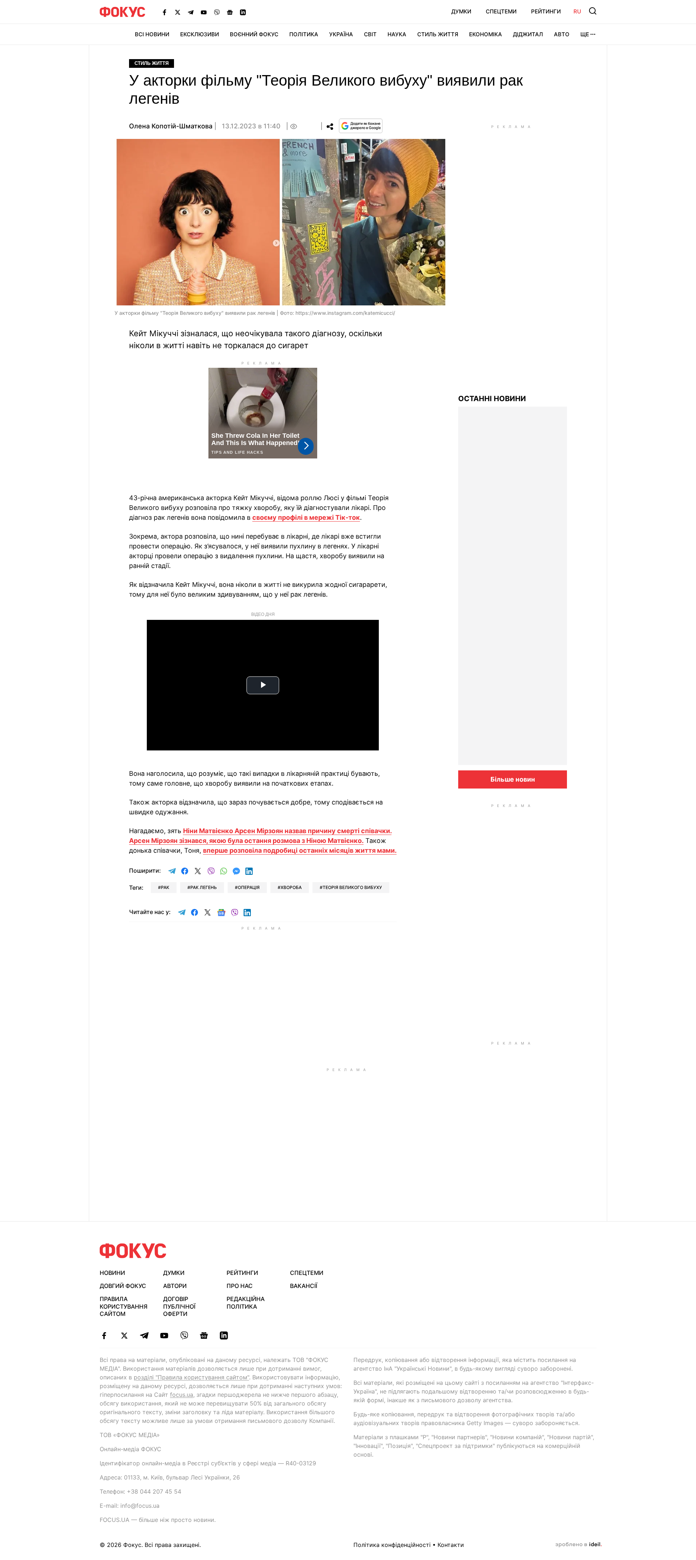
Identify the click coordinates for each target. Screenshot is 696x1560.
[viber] (184, 1335)
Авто (561, 34)
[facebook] (104, 1335)
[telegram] (144, 1335)
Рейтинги (546, 11)
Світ (370, 34)
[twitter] (124, 1335)
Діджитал (528, 34)
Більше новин (512, 779)
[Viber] (216, 12)
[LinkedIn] (242, 12)
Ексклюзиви (199, 34)
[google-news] (204, 1335)
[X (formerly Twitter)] (177, 12)
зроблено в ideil (578, 1544)
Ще (584, 34)
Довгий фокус (123, 1285)
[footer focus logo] (133, 1250)
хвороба (291, 887)
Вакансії (303, 1285)
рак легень (203, 887)
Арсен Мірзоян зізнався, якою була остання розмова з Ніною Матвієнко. (246, 840)
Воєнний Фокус (254, 34)
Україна (341, 34)
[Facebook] (164, 12)
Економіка (485, 34)
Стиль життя (437, 34)
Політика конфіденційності (392, 1544)
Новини (112, 1272)
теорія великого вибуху (352, 887)
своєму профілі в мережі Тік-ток (306, 517)
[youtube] (164, 1335)
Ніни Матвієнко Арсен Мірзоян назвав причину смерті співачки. (287, 831)
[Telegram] (190, 12)
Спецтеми (501, 11)
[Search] (593, 11)
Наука (397, 34)
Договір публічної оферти (179, 1306)
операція (249, 887)
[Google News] (229, 12)
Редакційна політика (246, 1302)
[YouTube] (203, 12)
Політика (303, 34)
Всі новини (152, 34)
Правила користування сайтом (124, 1306)
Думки (461, 11)
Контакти (451, 1544)
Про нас (240, 1285)
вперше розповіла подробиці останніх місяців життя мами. (300, 850)
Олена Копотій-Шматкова (170, 126)
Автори (175, 1285)
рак (165, 887)
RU (577, 11)
